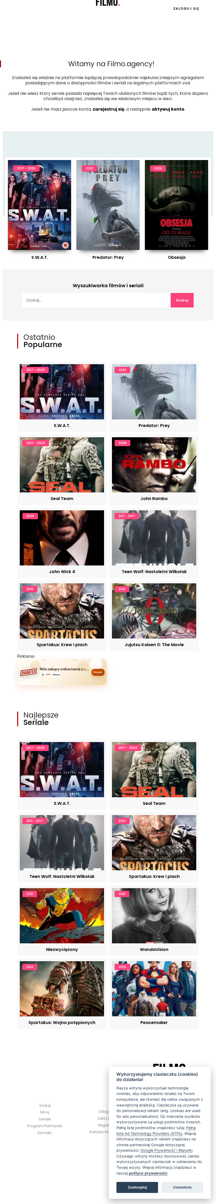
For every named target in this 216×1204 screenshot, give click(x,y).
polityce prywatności (148, 1173)
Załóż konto (108, 1118)
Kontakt (45, 1132)
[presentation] (43, 199)
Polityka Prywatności (108, 1132)
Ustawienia (182, 1187)
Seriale (34, 9)
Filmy (45, 1112)
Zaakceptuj (137, 1187)
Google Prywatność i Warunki (166, 1150)
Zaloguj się (186, 8)
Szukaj (182, 300)
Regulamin (108, 1125)
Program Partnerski (44, 1126)
